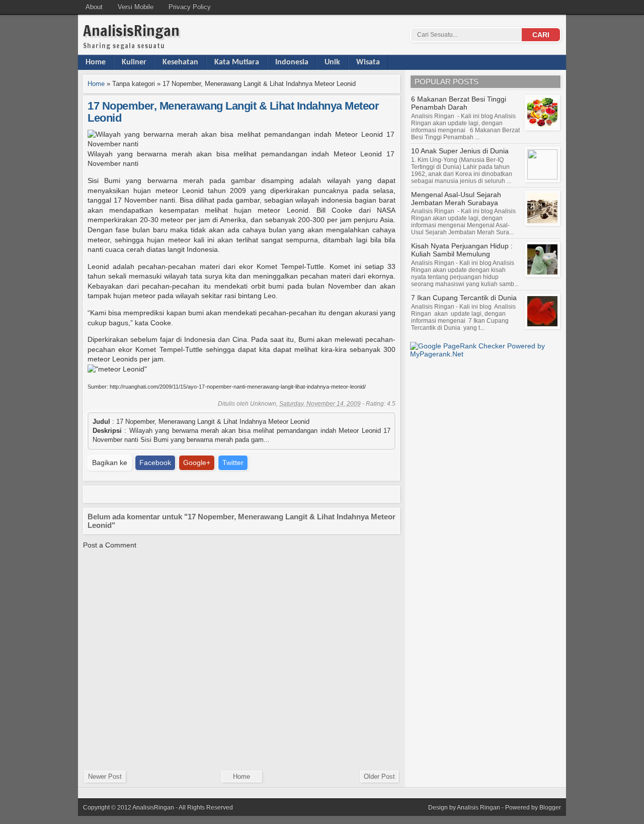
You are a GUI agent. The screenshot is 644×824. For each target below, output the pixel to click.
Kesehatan (180, 62)
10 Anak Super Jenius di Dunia (460, 151)
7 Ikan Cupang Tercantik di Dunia (464, 298)
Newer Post (105, 776)
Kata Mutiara (236, 62)
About (94, 7)
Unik (332, 62)
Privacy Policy (190, 7)
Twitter (233, 463)
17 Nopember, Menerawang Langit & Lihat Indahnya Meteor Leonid (233, 112)
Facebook (155, 463)
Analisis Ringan (478, 807)
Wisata (368, 62)
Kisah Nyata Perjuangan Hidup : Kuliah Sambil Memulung (462, 250)
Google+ (196, 463)
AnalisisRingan (131, 30)
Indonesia (291, 62)
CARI (540, 35)
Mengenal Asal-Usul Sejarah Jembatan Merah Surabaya (456, 199)
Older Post (379, 776)
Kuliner (134, 62)
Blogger (550, 807)
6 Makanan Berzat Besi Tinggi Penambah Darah (458, 103)
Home (96, 62)
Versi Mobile (135, 7)
